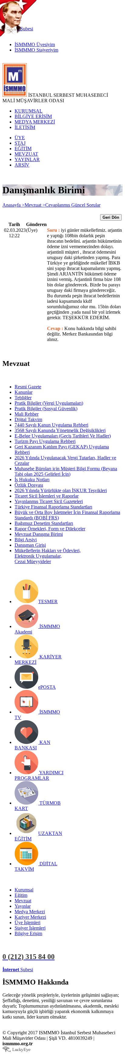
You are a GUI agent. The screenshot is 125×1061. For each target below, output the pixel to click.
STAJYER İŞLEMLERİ (96, 969)
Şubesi (17, 969)
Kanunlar (23, 392)
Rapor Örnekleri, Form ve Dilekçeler (50, 528)
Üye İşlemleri (27, 922)
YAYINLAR (27, 159)
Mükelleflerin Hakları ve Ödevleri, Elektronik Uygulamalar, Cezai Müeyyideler (48, 556)
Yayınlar (23, 906)
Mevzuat (23, 900)
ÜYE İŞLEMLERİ (52, 969)
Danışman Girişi (30, 545)
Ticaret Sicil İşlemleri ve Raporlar (47, 495)
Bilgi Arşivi (26, 539)
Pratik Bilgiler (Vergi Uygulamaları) (49, 403)
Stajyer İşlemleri (30, 928)
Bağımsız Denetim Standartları (44, 523)
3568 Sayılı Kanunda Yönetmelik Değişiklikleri (60, 430)
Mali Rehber (27, 414)
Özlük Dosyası (29, 485)
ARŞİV (22, 164)
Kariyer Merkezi (30, 917)
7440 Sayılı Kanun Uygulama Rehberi (51, 424)
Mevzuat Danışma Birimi (39, 534)
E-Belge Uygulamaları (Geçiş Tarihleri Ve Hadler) (63, 435)
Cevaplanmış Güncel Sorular (72, 205)
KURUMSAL (28, 110)
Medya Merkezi (30, 911)
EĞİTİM (23, 148)
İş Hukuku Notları (32, 479)
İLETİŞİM (25, 127)
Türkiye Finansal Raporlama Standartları (53, 506)
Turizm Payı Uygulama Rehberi (45, 441)
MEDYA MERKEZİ (35, 121)
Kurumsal (24, 889)
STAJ (20, 143)
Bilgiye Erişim (28, 933)
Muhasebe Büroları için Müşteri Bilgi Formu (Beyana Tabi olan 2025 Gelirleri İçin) (66, 471)
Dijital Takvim (28, 419)
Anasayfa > (13, 205)
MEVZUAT (26, 154)
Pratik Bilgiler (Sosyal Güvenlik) (46, 408)
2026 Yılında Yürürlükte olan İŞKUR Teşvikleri (61, 490)
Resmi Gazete (28, 386)
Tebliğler (23, 397)
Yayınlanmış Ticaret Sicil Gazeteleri (49, 501)
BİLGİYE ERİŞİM (33, 116)
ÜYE (20, 137)
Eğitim (21, 895)
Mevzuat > (35, 205)
